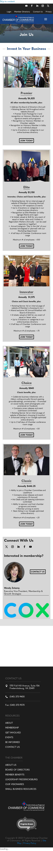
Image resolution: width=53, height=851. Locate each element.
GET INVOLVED (13, 733)
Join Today (26, 141)
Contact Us (38, 12)
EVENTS (9, 738)
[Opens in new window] (26, 6)
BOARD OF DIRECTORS (17, 770)
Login (9, 12)
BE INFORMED (12, 742)
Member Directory (22, 12)
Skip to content (7, 2)
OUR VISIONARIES (14, 784)
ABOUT (9, 723)
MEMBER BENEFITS (14, 775)
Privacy (49, 12)
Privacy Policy (29, 843)
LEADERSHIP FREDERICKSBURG (21, 780)
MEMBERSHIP (12, 728)
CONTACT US (12, 747)
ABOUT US (10, 765)
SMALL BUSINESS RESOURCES (20, 789)
